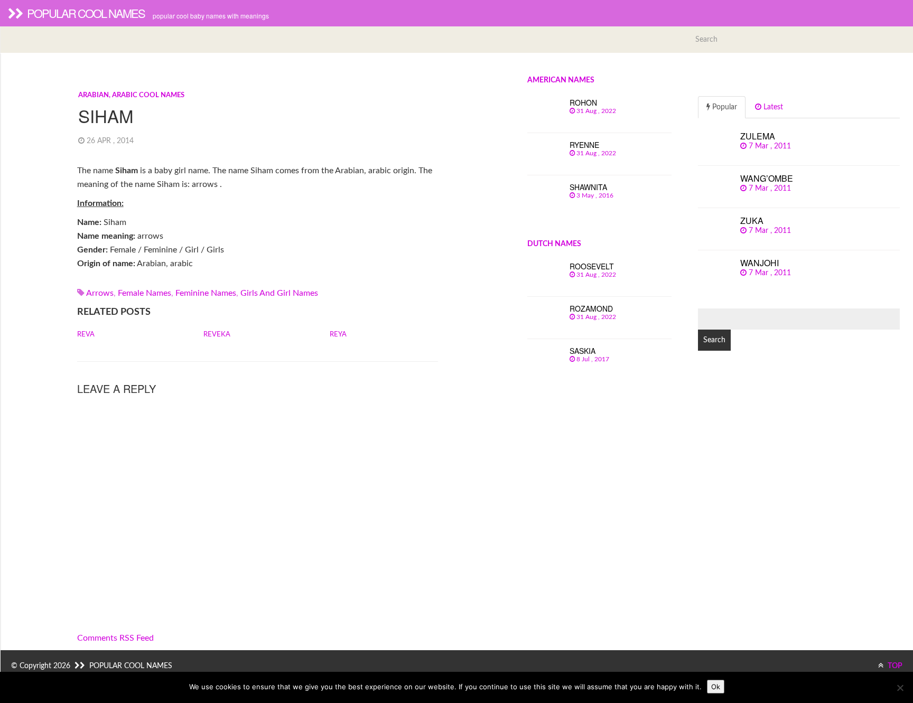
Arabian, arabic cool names (131, 95)
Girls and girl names (279, 293)
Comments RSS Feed (115, 638)
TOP (894, 666)
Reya (338, 334)
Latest (772, 107)
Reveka (216, 334)
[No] (900, 687)
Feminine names (205, 293)
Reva (86, 334)
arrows (100, 293)
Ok (715, 686)
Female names (144, 293)
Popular (723, 107)
